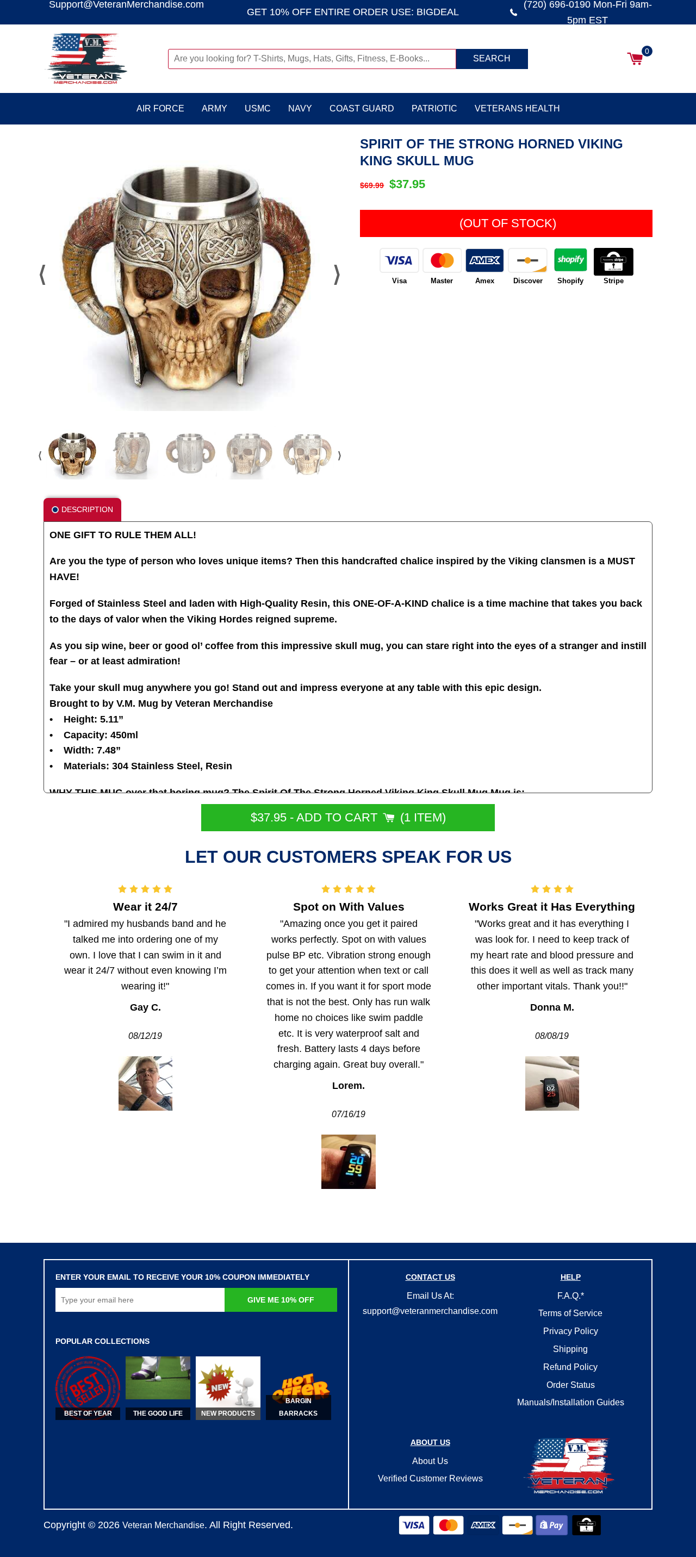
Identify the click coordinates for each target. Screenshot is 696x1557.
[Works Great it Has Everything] (552, 1083)
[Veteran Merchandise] (104, 59)
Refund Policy (570, 1367)
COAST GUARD (362, 108)
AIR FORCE (160, 108)
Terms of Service (570, 1313)
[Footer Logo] (570, 1467)
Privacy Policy (570, 1331)
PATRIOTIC (434, 108)
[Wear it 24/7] (145, 1083)
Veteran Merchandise (163, 1525)
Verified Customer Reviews (430, 1478)
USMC (258, 108)
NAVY (300, 108)
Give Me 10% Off (280, 1300)
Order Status (570, 1385)
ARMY (214, 108)
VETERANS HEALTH (517, 108)
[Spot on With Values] (348, 1162)
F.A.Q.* (570, 1295)
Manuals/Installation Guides (570, 1402)
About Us (430, 1461)
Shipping (570, 1349)
